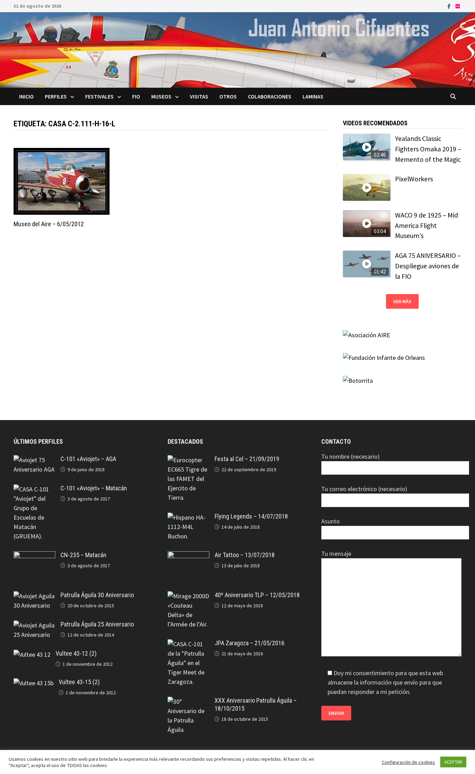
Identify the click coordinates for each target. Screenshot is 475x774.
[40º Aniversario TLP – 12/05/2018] (188, 596)
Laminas (313, 96)
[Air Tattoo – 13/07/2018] (188, 556)
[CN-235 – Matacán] (34, 556)
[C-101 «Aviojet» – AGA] (34, 460)
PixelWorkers (414, 179)
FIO (136, 96)
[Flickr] (457, 6)
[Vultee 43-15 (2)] (34, 683)
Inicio (26, 96)
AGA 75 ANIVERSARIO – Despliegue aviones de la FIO (428, 265)
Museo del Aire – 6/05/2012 (49, 224)
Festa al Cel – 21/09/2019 (247, 459)
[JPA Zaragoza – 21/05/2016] (188, 644)
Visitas (199, 96)
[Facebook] (450, 6)
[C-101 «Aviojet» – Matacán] (34, 489)
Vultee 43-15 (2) (79, 682)
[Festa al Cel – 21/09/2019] (188, 460)
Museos (161, 96)
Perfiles (56, 96)
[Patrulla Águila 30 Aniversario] (34, 596)
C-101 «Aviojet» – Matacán (94, 488)
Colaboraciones (269, 96)
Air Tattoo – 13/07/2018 (245, 555)
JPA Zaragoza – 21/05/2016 (249, 643)
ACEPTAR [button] (453, 762)
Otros (228, 96)
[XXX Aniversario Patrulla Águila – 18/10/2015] (188, 701)
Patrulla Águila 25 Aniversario (97, 624)
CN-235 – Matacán (83, 555)
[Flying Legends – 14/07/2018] (188, 517)
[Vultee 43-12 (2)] (32, 654)
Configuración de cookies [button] (408, 762)
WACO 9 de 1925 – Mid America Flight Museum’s (426, 225)
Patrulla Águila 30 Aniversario (97, 595)
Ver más (402, 301)
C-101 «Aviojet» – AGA (88, 459)
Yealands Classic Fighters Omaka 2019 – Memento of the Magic (428, 148)
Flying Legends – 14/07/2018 (251, 516)
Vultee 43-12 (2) (76, 653)
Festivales (99, 96)
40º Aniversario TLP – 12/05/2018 (257, 595)
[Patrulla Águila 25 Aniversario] (34, 625)
